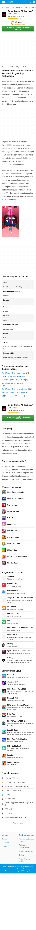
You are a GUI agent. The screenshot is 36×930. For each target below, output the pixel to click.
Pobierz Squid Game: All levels (13, 376)
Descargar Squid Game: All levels (14, 392)
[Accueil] (2, 7)
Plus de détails (18, 823)
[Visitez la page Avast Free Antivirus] (18, 23)
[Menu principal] (34, 2)
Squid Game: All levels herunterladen (15, 389)
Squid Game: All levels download (13, 373)
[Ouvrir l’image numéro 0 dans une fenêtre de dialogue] (10, 221)
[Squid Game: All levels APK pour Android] (4, 14)
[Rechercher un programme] (30, 2)
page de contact (8, 479)
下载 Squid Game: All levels (11, 396)
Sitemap (5, 847)
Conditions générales (26, 835)
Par (13, 16)
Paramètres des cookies (24, 860)
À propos (5, 835)
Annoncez (5, 843)
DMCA (21, 855)
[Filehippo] (7, 2)
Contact (4, 839)
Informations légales (26, 851)
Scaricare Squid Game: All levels (13, 380)
